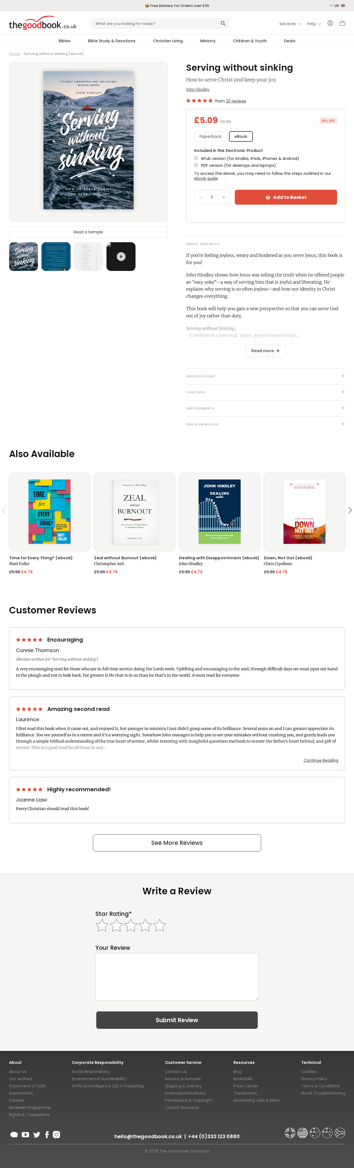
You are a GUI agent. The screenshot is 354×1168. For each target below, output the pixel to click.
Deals (289, 41)
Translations (245, 1093)
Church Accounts (182, 1107)
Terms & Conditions (320, 1086)
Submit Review (177, 1020)
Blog (237, 1071)
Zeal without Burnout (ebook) (125, 558)
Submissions (21, 1093)
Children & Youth (250, 41)
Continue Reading (321, 760)
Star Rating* (113, 914)
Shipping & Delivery (183, 1086)
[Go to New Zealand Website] (328, 1130)
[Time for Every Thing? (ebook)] (49, 511)
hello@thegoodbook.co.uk (148, 1136)
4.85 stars (199, 100)
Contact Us (176, 1071)
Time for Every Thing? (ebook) (41, 558)
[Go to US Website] (303, 1130)
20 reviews (236, 101)
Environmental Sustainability (99, 1079)
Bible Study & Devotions (112, 41)
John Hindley (198, 89)
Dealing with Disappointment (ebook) (219, 558)
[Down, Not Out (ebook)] (304, 511)
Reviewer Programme (30, 1107)
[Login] (330, 23)
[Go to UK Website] (290, 1130)
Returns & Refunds (183, 1079)
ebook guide (206, 178)
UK (337, 5)
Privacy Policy (314, 1079)
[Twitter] (36, 1134)
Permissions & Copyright (188, 1100)
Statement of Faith (27, 1086)
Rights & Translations (29, 1114)
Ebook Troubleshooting (323, 1093)
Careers (16, 1100)
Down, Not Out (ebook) (288, 558)
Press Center (245, 1086)
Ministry (207, 41)
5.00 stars (30, 639)
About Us (17, 1071)
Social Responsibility (91, 1071)
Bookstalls (242, 1079)
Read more (262, 351)
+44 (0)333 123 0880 (214, 1136)
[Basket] (342, 24)
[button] (4, 523)
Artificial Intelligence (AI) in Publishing (108, 1086)
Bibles (65, 41)
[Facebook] (46, 1134)
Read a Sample (88, 231)
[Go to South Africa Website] (340, 1130)
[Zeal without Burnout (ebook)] (134, 511)
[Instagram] (55, 1134)
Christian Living (168, 41)
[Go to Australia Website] (315, 1130)
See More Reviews (177, 843)
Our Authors (20, 1079)
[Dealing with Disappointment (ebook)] (219, 511)
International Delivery (185, 1093)
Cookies (308, 1071)
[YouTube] (25, 1134)
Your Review (112, 948)
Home (14, 53)
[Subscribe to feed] (14, 1134)
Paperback (210, 136)
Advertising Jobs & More (256, 1100)
